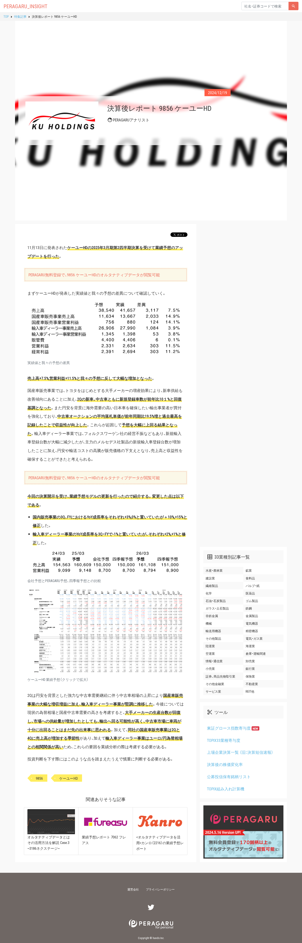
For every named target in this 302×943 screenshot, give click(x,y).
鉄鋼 (249, 608)
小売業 (210, 668)
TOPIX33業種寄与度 (223, 740)
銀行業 (250, 668)
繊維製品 (212, 585)
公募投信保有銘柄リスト (229, 776)
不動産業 (252, 683)
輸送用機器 (213, 630)
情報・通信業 (214, 661)
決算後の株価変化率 (225, 764)
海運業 (250, 645)
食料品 (250, 578)
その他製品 (213, 638)
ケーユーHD (68, 778)
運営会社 (133, 889)
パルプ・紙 (253, 585)
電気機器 (252, 623)
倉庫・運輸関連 (256, 653)
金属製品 (252, 615)
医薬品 (250, 593)
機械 (209, 623)
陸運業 (210, 645)
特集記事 (20, 16)
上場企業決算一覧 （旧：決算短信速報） (240, 752)
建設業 (210, 578)
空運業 (210, 653)
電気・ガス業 (254, 638)
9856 (39, 778)
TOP (6, 16)
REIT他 (250, 691)
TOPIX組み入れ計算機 (225, 789)
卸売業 (250, 661)
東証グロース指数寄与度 (232, 728)
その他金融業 (215, 683)
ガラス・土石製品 (217, 608)
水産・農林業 (214, 570)
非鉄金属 (212, 615)
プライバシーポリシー (160, 889)
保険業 (250, 676)
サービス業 (213, 691)
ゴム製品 (252, 600)
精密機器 (252, 630)
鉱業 (249, 570)
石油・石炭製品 (216, 600)
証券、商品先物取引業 (220, 676)
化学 (209, 593)
